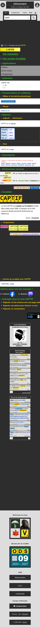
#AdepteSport (21, 373)
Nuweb (25, 622)
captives (11, 138)
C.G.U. (20, 585)
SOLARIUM (23, 410)
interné (34, 163)
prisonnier (14, 165)
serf (33, 165)
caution (13, 163)
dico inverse (34, 188)
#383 (12, 284)
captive (11, 135)
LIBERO (16, 404)
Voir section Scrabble (14, 58)
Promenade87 (19, 422)
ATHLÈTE (22, 375)
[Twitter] (31, 317)
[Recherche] (33, 17)
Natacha (24, 365)
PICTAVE (13, 229)
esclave (24, 163)
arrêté (3, 163)
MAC (22, 380)
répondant (21, 165)
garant (29, 163)
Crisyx (12, 400)
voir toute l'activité (26, 392)
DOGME (16, 361)
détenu (19, 163)
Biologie (21, 180)
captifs (11, 132)
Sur (4, 294)
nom (12, 149)
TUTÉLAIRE (24, 355)
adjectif (13, 123)
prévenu (7, 165)
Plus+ (28, 358)
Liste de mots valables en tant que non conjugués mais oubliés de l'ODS (19, 416)
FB (19, 614)
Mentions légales (20, 577)
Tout (25, 363)
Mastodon (25, 614)
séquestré (28, 165)
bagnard (7, 163)
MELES (19, 369)
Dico (5, 45)
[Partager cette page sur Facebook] (29, 317)
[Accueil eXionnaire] (2, 45)
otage (2, 165)
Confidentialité (20, 593)
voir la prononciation (8, 101)
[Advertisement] (20, 31)
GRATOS (23, 386)
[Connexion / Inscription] (37, 5)
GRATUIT (16, 387)
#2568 (23, 400)
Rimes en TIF (5, 110)
